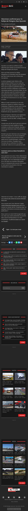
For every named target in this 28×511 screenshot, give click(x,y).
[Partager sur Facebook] (12, 242)
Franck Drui (7, 46)
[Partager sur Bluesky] (9, 242)
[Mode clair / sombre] (2, 2)
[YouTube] (24, 2)
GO (23, 288)
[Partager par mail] (21, 242)
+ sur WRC (23, 273)
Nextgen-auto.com (11, 506)
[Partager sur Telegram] (19, 242)
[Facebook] (17, 2)
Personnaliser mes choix (14, 509)
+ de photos (21, 415)
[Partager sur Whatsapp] (16, 242)
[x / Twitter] (21, 2)
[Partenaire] (14, 490)
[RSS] (26, 2)
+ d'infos (22, 342)
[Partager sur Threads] (14, 242)
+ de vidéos (21, 483)
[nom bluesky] (19, 2)
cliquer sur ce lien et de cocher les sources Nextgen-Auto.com (13, 198)
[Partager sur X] (7, 242)
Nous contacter (14, 501)
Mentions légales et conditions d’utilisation (14, 499)
